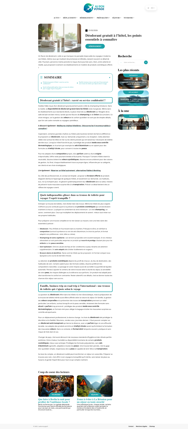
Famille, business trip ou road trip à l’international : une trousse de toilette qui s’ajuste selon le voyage (93, 83)
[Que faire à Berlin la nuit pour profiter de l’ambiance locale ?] (56, 386)
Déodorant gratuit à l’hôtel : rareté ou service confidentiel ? (56, 83)
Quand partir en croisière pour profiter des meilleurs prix (133, 100)
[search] (148, 8)
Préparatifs (133, 75)
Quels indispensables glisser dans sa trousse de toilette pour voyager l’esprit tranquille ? (58, 88)
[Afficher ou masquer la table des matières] (86, 77)
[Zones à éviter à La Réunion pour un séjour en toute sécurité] (95, 386)
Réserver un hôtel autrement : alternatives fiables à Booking (76, 170)
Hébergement (95, 46)
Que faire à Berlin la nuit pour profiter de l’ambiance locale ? (54, 400)
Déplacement (133, 92)
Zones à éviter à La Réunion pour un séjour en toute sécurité (94, 400)
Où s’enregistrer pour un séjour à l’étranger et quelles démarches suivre (133, 124)
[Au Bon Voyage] (94, 8)
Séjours (94, 395)
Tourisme (56, 395)
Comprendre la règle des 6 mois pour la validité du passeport (133, 83)
